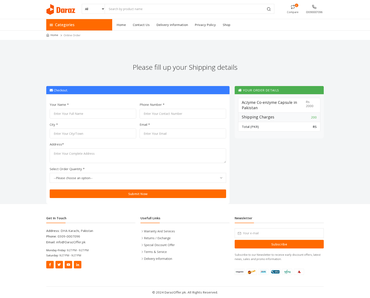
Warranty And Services (159, 231)
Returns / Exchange (157, 238)
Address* (57, 144)
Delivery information (172, 25)
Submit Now (138, 194)
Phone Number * (152, 104)
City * (54, 124)
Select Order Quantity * (67, 169)
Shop (226, 25)
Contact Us (141, 25)
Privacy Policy (205, 25)
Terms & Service (155, 252)
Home (121, 25)
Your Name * (59, 104)
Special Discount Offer (159, 245)
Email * (145, 124)
